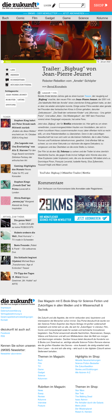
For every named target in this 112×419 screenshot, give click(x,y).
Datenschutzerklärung (11, 310)
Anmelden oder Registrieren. (89, 188)
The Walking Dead (83, 396)
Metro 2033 (80, 405)
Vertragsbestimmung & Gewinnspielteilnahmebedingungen (17, 315)
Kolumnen (42, 378)
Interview (42, 402)
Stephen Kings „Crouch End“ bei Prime (21, 185)
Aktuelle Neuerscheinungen (88, 360)
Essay (40, 393)
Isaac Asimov (81, 399)
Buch (5, 18)
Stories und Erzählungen (86, 369)
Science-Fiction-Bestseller (87, 363)
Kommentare (17, 80)
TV (39, 366)
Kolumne (102, 18)
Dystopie (11, 105)
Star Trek (79, 393)
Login (47, 6)
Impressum (6, 307)
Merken (14, 75)
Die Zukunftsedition (84, 366)
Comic (20, 18)
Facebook (5, 332)
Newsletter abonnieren (11, 353)
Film (34, 18)
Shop (99, 5)
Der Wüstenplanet (83, 408)
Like (12, 70)
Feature (41, 405)
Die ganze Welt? (22, 220)
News (40, 390)
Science (83, 18)
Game (67, 18)
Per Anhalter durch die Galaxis (89, 402)
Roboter (10, 100)
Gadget (50, 18)
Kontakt (4, 319)
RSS (3, 336)
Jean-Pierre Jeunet (16, 95)
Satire (21, 100)
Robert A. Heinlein (83, 411)
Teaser (88, 95)
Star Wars (79, 390)
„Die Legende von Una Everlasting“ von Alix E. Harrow (23, 147)
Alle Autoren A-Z (82, 372)
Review (41, 396)
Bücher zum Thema (20, 85)
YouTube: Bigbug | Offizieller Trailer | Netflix (65, 173)
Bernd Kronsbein (57, 87)
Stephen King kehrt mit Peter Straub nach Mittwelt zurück (24, 124)
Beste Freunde (21, 245)
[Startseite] (19, 5)
